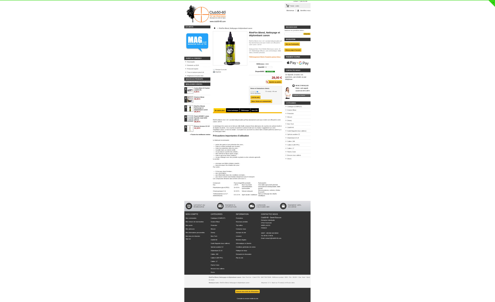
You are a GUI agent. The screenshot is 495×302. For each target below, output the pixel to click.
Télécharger (245, 110)
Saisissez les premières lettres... (294, 30)
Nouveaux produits (194, 79)
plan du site (303, 1)
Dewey (289, 120)
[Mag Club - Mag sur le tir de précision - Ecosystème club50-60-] (197, 42)
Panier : (294, 6)
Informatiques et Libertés (243, 243)
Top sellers (239, 225)
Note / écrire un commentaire (261, 101)
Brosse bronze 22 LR (202, 127)
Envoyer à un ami (221, 69)
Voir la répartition (255, 93)
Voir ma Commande (292, 44)
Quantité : (261, 67)
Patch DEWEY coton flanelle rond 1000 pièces (201, 119)
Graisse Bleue (291, 110)
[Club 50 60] (205, 15)
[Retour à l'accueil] (214, 28)
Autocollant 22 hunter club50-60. (202, 90)
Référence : (261, 64)
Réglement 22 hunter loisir (195, 76)
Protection (290, 113)
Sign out (188, 239)
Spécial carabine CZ (293, 134)
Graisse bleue (199, 98)
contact (295, 1)
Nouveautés (191, 62)
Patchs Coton (291, 152)
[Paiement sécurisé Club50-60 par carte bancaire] (297, 63)
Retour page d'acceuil (293, 50)
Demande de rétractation (243, 254)
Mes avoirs (189, 225)
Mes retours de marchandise (195, 222)
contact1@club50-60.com (273, 238)
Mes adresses (190, 229)
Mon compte (192, 214)
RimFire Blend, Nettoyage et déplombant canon (201, 109)
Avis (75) (255, 110)
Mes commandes (191, 218)
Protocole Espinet (192, 69)
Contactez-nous (299, 95)
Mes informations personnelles (195, 232)
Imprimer (218, 72)
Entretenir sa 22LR (193, 65)
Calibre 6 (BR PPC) (293, 145)
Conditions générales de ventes (246, 247)
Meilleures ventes (194, 84)
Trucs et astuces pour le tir (195, 72)
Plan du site (239, 258)
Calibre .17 (290, 148)
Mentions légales (241, 240)
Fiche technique (232, 110)
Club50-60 (290, 127)
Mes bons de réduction (193, 236)
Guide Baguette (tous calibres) (296, 131)
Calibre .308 (291, 141)
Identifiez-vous (305, 10)
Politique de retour (241, 250)
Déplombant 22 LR (293, 138)
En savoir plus (220, 110)
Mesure (289, 117)
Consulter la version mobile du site (247, 298)
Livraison (239, 236)
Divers (289, 159)
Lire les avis (255, 97)
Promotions (239, 218)
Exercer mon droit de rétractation (247, 291)
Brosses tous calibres (294, 155)
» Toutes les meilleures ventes (200, 134)
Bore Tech (290, 124)
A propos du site (241, 232)
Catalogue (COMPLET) (294, 106)
